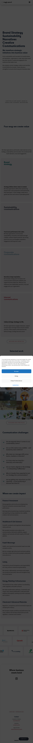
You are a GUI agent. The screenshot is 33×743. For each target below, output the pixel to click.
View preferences (16, 380)
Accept (16, 371)
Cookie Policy (16, 385)
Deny (16, 376)
